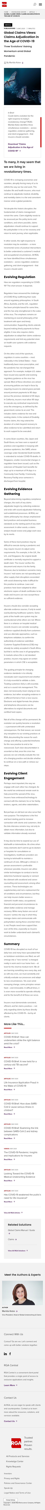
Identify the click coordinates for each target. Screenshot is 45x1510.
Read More (10, 1047)
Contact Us (9, 1421)
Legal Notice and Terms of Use (17, 1492)
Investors (8, 1473)
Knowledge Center (19, 12)
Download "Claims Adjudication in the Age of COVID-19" (20, 147)
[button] (35, 4)
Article (32, 12)
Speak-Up (8, 1488)
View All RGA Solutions (16, 1250)
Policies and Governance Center (18, 1483)
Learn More (9, 1385)
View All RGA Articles (12, 1212)
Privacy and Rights (12, 1478)
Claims (11, 1239)
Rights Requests (13, 1466)
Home (6, 12)
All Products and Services (17, 1456)
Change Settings (10, 1500)
